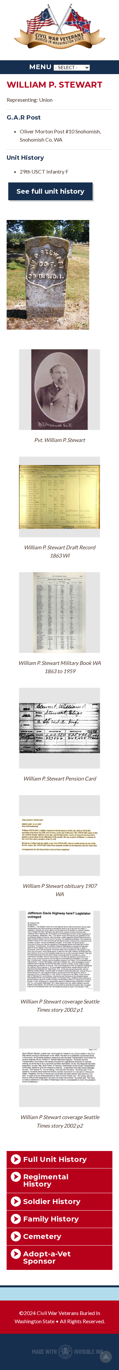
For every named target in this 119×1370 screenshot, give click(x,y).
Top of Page (106, 1357)
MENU (40, 67)
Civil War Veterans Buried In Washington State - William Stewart (59, 27)
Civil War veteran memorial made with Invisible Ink (67, 1351)
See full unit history (50, 191)
